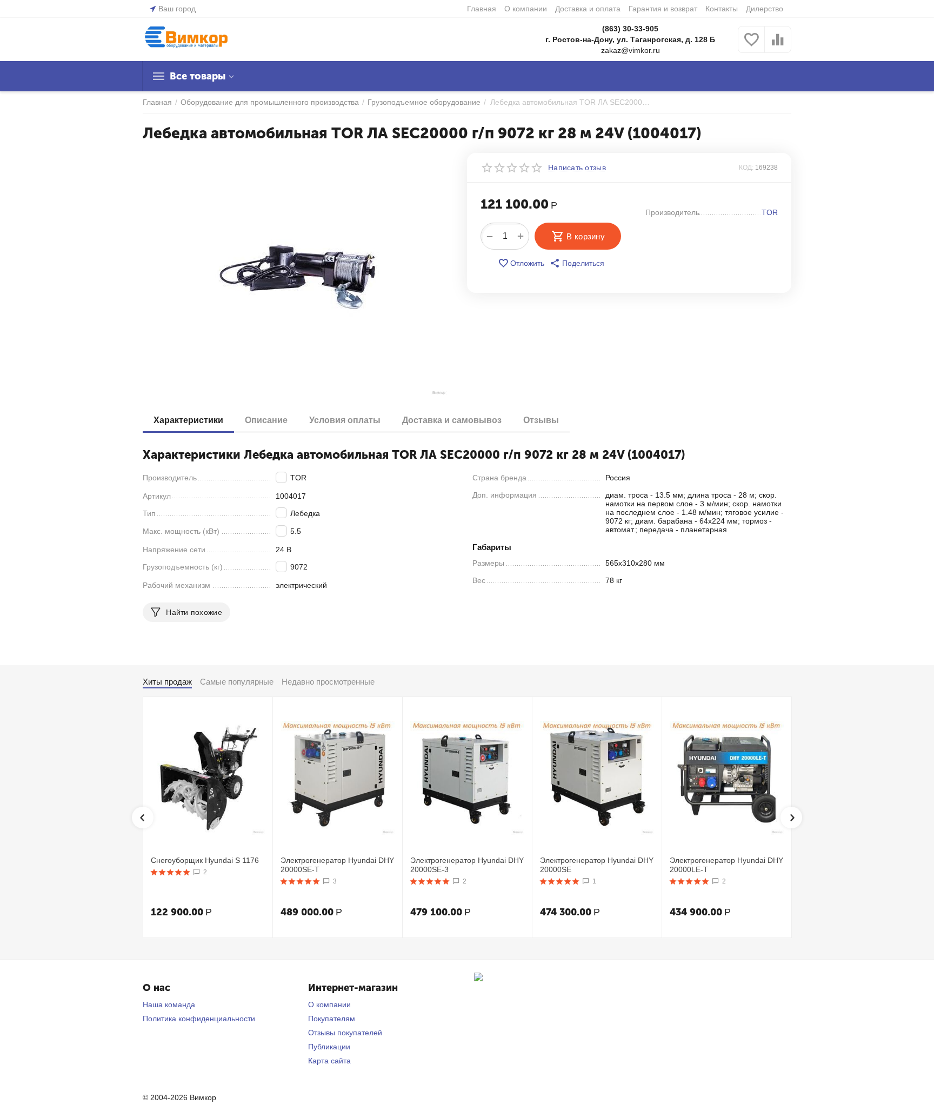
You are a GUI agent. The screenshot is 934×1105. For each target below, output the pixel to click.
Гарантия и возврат (663, 8)
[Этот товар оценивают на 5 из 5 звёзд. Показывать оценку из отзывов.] (170, 872)
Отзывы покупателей (345, 1032)
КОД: (746, 167)
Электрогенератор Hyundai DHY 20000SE (596, 865)
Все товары (197, 76)
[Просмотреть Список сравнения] (777, 45)
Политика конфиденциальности (199, 1018)
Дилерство (764, 8)
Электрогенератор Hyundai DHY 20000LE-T (726, 865)
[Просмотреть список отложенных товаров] (751, 45)
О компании (525, 8)
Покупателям (331, 1018)
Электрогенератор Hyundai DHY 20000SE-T (337, 865)
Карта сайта (329, 1060)
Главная (481, 8)
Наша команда (169, 1004)
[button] (577, 263)
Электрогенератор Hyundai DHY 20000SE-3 (467, 865)
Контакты (721, 8)
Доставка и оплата (588, 8)
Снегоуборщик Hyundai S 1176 (205, 860)
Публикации (329, 1046)
